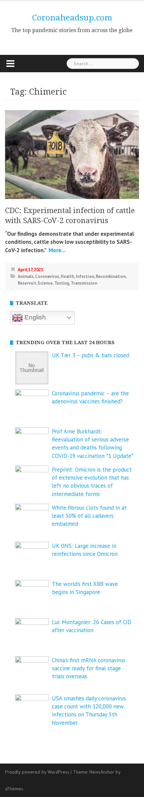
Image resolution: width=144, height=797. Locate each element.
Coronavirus (47, 276)
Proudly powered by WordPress (37, 772)
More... (56, 250)
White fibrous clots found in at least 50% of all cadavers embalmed (89, 516)
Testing (61, 283)
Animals (25, 276)
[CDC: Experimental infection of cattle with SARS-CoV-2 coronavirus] (72, 154)
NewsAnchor (101, 772)
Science (45, 283)
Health (67, 276)
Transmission (84, 283)
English (34, 317)
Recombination (111, 276)
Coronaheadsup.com (72, 17)
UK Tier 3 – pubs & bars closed (90, 355)
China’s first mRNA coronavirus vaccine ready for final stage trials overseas (88, 668)
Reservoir (27, 283)
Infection (85, 276)
